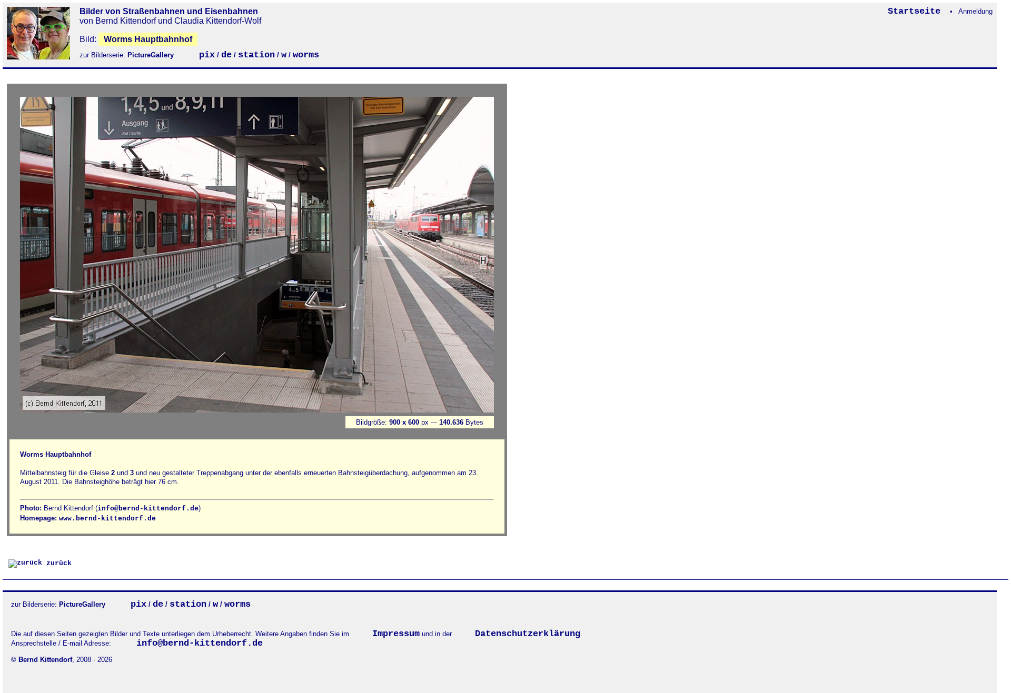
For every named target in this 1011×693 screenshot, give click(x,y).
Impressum (396, 634)
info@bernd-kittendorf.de (148, 509)
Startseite (917, 11)
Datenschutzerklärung (527, 634)
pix (207, 55)
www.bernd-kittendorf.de (107, 519)
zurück (57, 563)
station (256, 55)
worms (306, 55)
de (226, 55)
